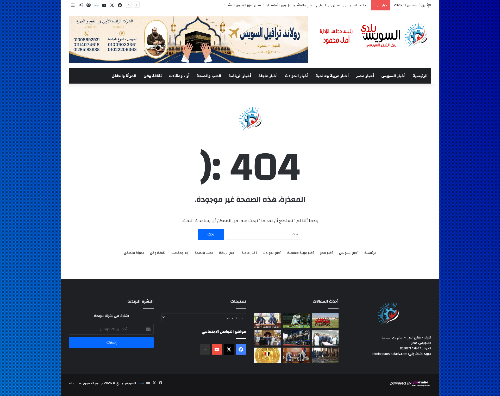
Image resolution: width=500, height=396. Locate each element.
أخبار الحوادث (296, 75)
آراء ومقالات (179, 75)
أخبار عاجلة (268, 75)
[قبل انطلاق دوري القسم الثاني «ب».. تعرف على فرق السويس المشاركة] (325, 320)
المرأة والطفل (123, 75)
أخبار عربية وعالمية (332, 75)
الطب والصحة (209, 75)
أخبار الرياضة (239, 75)
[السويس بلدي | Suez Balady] (374, 36)
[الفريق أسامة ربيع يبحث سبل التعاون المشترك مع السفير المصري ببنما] (296, 355)
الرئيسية (420, 75)
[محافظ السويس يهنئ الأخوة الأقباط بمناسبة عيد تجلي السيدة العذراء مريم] (267, 337)
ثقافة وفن (152, 75)
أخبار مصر (365, 75)
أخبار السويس (393, 75)
